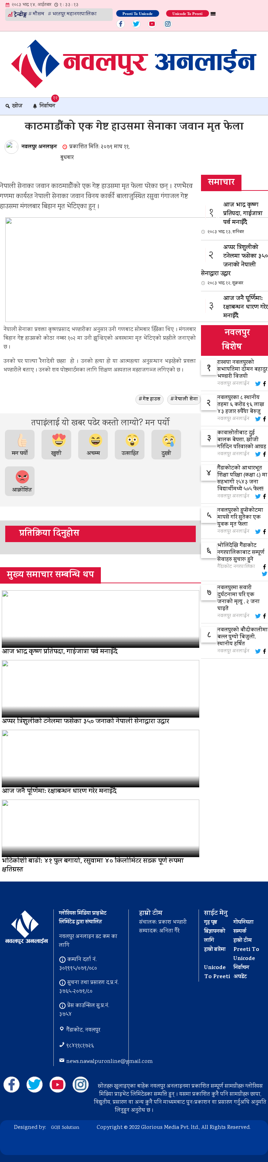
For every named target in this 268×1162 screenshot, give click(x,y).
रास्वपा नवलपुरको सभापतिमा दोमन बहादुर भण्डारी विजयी (242, 370)
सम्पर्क (239, 931)
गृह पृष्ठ (210, 922)
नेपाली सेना (186, 399)
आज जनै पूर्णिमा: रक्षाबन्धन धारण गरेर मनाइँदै (237, 311)
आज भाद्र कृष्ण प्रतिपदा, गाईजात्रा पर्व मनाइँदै (234, 218)
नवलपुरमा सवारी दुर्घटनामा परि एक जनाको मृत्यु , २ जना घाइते (238, 598)
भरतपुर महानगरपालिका (74, 14)
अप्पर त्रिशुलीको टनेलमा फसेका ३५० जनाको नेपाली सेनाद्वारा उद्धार (234, 265)
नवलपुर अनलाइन (39, 147)
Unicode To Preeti (187, 13)
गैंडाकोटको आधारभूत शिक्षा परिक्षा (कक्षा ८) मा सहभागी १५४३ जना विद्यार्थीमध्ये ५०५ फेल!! (242, 479)
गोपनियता (243, 922)
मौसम (38, 14)
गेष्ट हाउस (152, 399)
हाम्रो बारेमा (214, 949)
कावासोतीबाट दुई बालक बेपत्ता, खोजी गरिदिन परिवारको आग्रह (241, 440)
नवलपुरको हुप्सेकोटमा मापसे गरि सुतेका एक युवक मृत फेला (240, 518)
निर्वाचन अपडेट (241, 973)
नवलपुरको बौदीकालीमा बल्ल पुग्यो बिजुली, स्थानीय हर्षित (242, 637)
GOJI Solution (65, 1127)
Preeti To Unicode (137, 13)
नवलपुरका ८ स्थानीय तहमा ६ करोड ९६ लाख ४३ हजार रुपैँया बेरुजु (240, 405)
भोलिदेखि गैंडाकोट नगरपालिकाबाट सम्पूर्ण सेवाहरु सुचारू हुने (241, 553)
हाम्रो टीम (242, 940)
